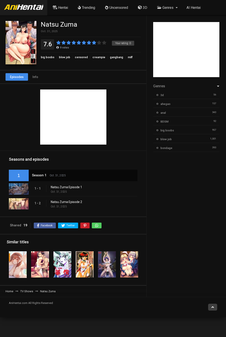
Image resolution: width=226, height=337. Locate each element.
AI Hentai (193, 8)
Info (35, 77)
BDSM (164, 121)
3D (145, 8)
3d (162, 95)
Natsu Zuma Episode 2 (66, 202)
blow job (64, 57)
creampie (98, 57)
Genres (167, 8)
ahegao (165, 104)
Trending (88, 8)
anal (163, 112)
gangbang (116, 57)
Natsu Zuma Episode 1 (66, 187)
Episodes (17, 77)
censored (81, 57)
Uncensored (118, 8)
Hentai (63, 8)
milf (130, 57)
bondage (166, 148)
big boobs (47, 57)
